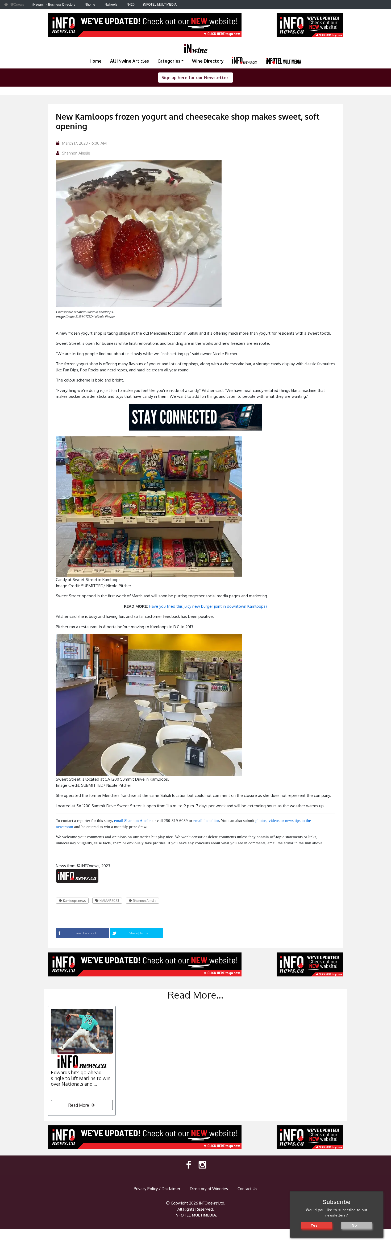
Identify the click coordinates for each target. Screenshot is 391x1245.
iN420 (130, 4)
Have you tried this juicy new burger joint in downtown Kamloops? (208, 606)
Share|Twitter (139, 933)
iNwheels (110, 4)
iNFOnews (16, 4)
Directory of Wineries (209, 1188)
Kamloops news (74, 901)
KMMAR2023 (109, 901)
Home (96, 61)
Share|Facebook (85, 933)
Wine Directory (208, 61)
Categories (168, 61)
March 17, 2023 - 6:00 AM (84, 143)
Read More (79, 1105)
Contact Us (247, 1188)
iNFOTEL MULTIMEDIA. (195, 1215)
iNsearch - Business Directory (53, 4)
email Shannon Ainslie (132, 820)
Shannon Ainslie (76, 153)
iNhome (89, 4)
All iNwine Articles (129, 61)
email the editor (206, 820)
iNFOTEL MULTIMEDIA (160, 4)
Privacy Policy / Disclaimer (157, 1188)
